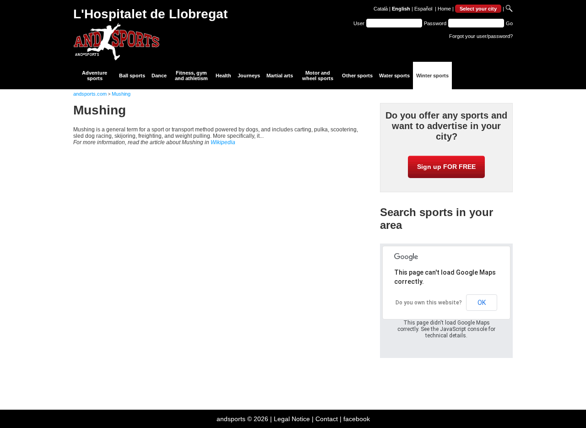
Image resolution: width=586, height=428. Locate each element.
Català (381, 8)
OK (481, 302)
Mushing (121, 94)
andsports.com (90, 94)
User (358, 23)
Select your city (478, 8)
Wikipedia (223, 142)
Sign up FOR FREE (446, 166)
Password (435, 23)
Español (423, 8)
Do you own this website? (429, 302)
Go (509, 23)
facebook (356, 419)
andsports (231, 419)
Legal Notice (292, 419)
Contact (326, 419)
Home (444, 8)
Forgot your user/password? (481, 36)
